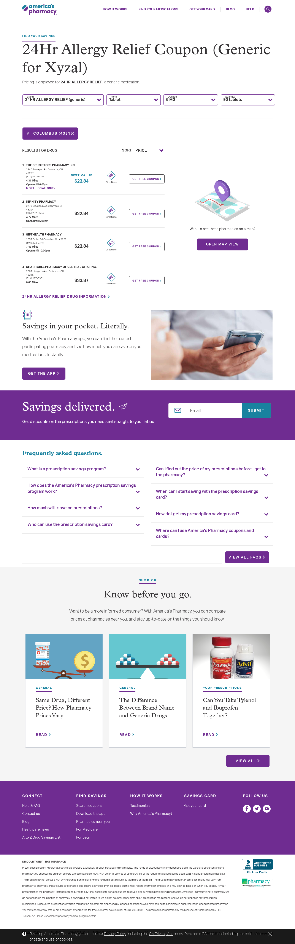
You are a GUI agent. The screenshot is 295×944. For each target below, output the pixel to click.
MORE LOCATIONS (39, 188)
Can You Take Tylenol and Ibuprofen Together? (229, 708)
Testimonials (140, 805)
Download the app (91, 813)
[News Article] (64, 659)
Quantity (230, 97)
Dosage (172, 97)
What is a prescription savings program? (66, 469)
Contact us (31, 813)
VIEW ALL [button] (246, 761)
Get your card (195, 805)
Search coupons (89, 805)
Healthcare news (35, 829)
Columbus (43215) (53, 133)
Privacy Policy (115, 933)
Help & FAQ (31, 805)
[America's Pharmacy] (39, 9)
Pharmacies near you (93, 821)
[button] (63, 99)
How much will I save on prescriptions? (64, 508)
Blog (230, 9)
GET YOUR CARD (202, 9)
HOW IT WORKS (115, 9)
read (42, 735)
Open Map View (222, 244)
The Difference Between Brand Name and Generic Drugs (146, 708)
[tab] (83, 469)
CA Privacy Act (161, 933)
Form (114, 97)
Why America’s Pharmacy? (151, 813)
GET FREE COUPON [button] (146, 179)
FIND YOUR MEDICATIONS (158, 9)
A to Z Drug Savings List (41, 837)
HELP (250, 9)
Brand (30, 97)
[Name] (247, 809)
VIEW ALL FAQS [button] (245, 557)
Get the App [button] (42, 373)
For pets (83, 837)
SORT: (127, 149)
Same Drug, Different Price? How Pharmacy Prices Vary (63, 708)
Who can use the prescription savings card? (69, 524)
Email (195, 410)
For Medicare (87, 829)
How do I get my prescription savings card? (197, 514)
